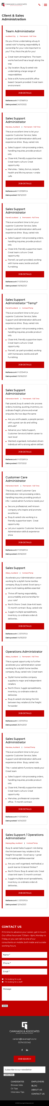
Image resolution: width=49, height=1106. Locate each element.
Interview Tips (17, 1092)
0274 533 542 (39, 5)
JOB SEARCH (24, 1059)
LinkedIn (27, 1050)
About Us (36, 1090)
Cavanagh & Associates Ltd (27, 1103)
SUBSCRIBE (9, 1075)
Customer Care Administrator (16, 479)
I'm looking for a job (13, 979)
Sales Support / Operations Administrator (25, 836)
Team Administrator (20, 31)
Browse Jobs (17, 1085)
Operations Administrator (24, 651)
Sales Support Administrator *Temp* (21, 301)
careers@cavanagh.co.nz (24, 1039)
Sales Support (15, 568)
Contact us (37, 1094)
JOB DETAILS (24, 93)
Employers (37, 1082)
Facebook (22, 1050)
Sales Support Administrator (16, 120)
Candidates (17, 1082)
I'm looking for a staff (13, 982)
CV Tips (14, 1088)
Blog (34, 1086)
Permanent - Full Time (28, 36)
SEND (5, 1006)
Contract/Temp (27, 308)
